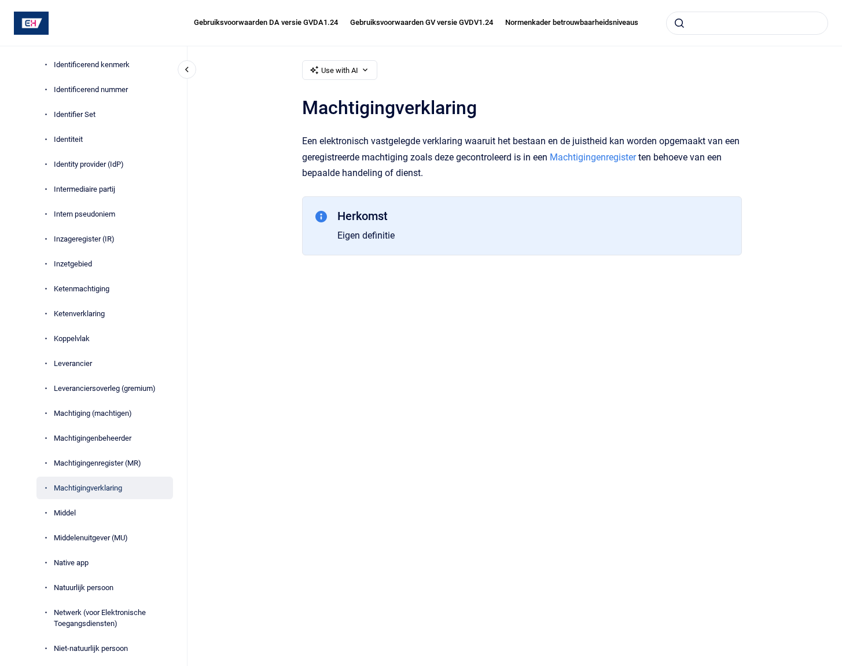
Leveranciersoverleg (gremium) (105, 388)
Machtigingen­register (593, 157)
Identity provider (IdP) (89, 164)
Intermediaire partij (84, 189)
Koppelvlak (72, 338)
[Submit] (679, 23)
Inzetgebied (73, 263)
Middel (65, 512)
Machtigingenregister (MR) (97, 463)
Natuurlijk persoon (83, 587)
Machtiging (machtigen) (93, 413)
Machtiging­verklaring (88, 488)
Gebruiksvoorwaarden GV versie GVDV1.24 (421, 22)
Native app (71, 562)
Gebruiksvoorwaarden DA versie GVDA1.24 (266, 22)
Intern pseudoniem (84, 214)
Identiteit (68, 139)
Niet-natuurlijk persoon (91, 648)
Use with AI (339, 70)
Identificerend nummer (91, 89)
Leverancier (73, 363)
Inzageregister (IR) (84, 239)
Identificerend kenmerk (92, 64)
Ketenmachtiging (81, 288)
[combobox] (747, 23)
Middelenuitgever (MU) (91, 537)
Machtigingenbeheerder (92, 438)
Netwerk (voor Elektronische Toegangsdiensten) (100, 618)
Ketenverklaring (79, 313)
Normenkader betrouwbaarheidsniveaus (571, 22)
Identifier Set (74, 114)
